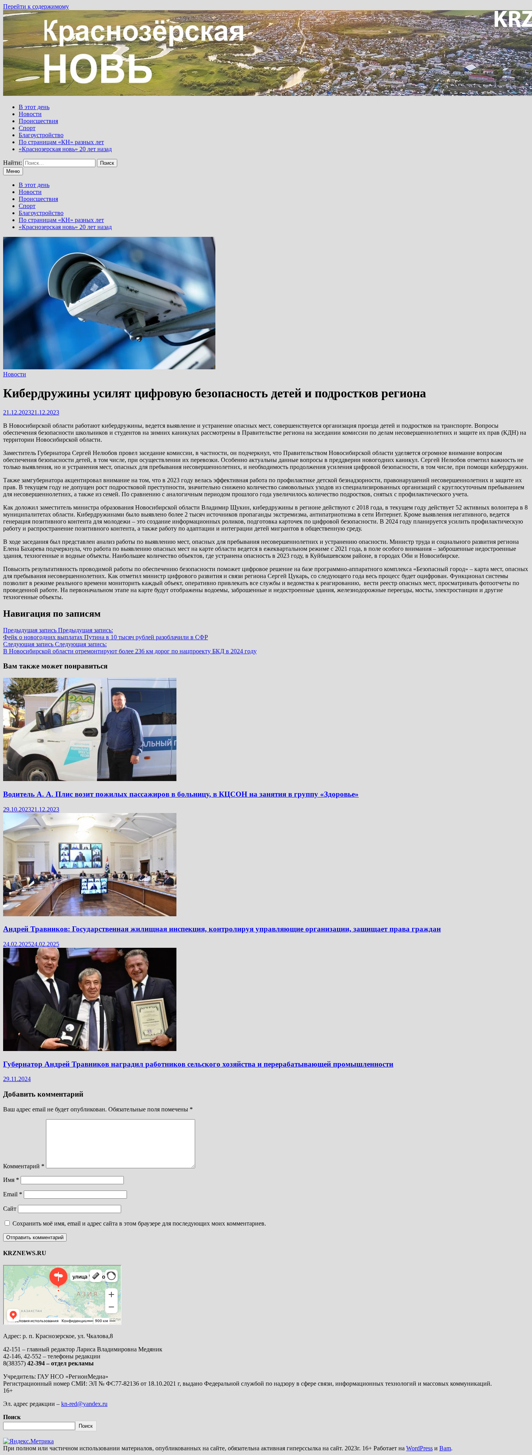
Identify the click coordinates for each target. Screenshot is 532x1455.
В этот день (34, 107)
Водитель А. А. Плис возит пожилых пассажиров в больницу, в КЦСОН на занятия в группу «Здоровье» (181, 794)
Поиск (12, 1417)
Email (12, 1194)
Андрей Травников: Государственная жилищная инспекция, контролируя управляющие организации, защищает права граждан (222, 929)
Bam (445, 1448)
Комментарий (23, 1166)
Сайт (9, 1208)
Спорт (27, 128)
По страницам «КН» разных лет (61, 142)
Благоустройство (41, 135)
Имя (11, 1179)
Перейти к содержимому (36, 6)
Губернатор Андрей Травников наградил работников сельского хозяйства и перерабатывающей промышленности (198, 1064)
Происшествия (38, 121)
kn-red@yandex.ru (84, 1403)
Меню (13, 171)
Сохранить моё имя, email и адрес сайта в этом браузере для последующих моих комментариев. (139, 1223)
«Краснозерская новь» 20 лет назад (65, 149)
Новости (30, 114)
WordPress (419, 1448)
